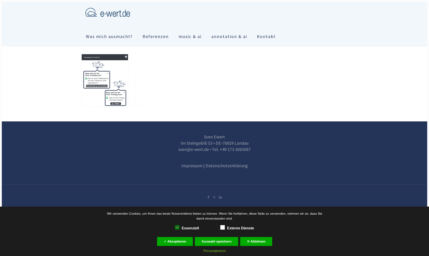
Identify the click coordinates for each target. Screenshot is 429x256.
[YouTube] (214, 197)
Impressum (191, 165)
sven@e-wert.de (193, 149)
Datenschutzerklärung (227, 165)
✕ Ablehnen (256, 241)
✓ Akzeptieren (175, 241)
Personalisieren (214, 251)
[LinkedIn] (220, 197)
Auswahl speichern (216, 241)
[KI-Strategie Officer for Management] (107, 12)
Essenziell (190, 228)
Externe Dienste (240, 228)
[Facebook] (208, 197)
